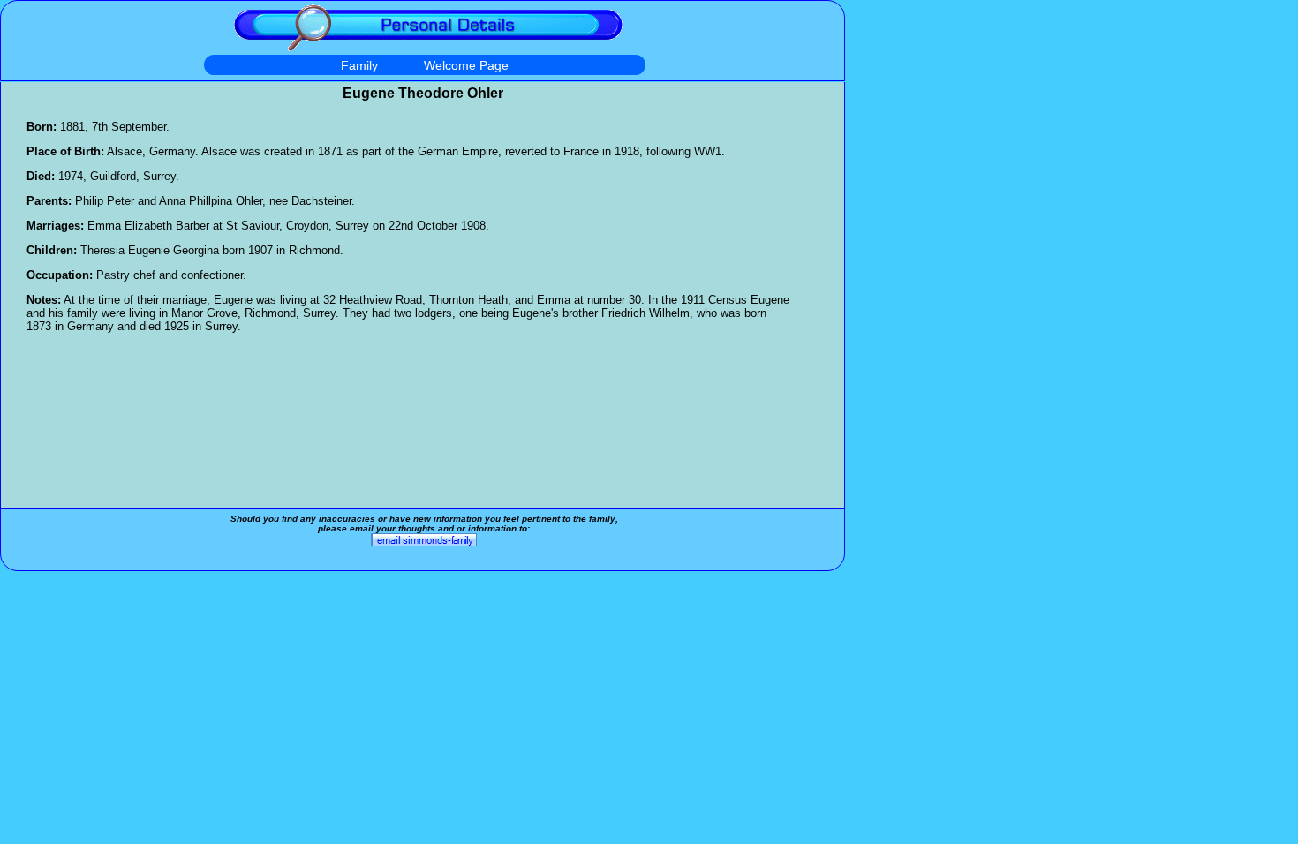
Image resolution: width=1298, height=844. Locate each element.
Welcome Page (466, 65)
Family (359, 65)
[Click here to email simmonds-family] (424, 543)
